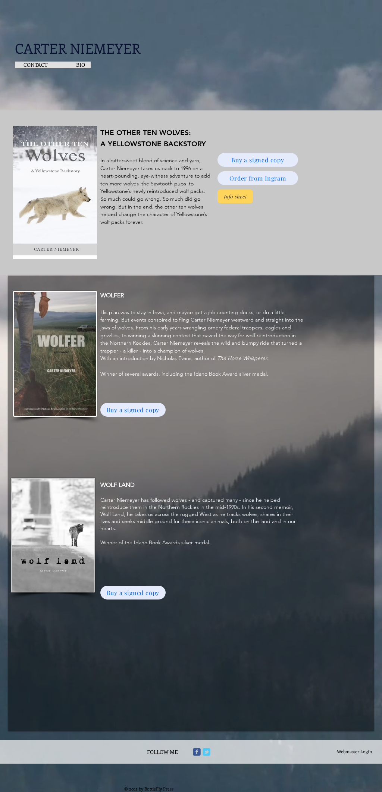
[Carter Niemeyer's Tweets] (206, 752)
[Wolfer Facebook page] (197, 752)
